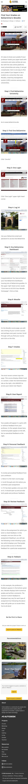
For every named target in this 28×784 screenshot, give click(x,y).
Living (3, 735)
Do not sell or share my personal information (15, 778)
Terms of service (19, 773)
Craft (3, 730)
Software (17, 21)
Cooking (4, 733)
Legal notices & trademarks (10, 781)
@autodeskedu (8, 767)
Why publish (5, 747)
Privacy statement (8, 776)
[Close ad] (26, 6)
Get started (5, 749)
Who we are (5, 756)
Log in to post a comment (14, 698)
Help (3, 752)
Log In (14, 692)
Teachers (4, 740)
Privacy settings (18, 776)
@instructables (8, 764)
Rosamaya (5, 21)
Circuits (4, 724)
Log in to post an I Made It (14, 629)
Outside (4, 737)
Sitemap (4, 754)
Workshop (4, 726)
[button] (2, 2)
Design (12, 21)
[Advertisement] (14, 8)
